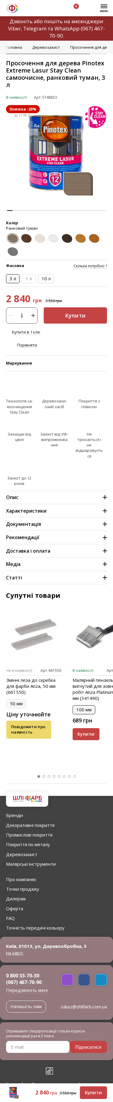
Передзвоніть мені (27, 990)
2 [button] (44, 776)
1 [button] (39, 776)
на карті (14, 953)
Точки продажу (22, 889)
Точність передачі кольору (35, 928)
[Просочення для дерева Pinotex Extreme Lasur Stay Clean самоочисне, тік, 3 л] (26, 238)
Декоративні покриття (30, 825)
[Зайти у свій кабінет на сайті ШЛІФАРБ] (57, 9)
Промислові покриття (29, 835)
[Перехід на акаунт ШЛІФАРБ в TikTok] (49, 1071)
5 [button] (59, 776)
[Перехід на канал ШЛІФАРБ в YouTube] (36, 1071)
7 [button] (69, 776)
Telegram (34, 28)
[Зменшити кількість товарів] (11, 315)
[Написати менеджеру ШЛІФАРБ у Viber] (67, 980)
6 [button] (64, 776)
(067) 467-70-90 (24, 982)
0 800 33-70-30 (22, 975)
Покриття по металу (28, 844)
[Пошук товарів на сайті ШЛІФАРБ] (43, 9)
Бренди (14, 815)
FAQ (10, 918)
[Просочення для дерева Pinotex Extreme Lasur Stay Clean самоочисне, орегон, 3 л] (94, 238)
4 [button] (54, 776)
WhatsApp (67, 28)
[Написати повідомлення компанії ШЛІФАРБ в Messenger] (84, 980)
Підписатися (88, 1047)
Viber (14, 28)
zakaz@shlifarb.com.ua (84, 1007)
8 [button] (75, 776)
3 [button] (49, 776)
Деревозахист (21, 854)
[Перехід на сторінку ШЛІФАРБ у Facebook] (9, 1071)
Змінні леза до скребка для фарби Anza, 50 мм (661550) (30, 686)
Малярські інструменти (31, 864)
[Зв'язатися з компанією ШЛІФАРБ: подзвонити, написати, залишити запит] (29, 9)
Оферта (14, 908)
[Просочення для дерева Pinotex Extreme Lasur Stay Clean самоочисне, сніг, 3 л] (40, 238)
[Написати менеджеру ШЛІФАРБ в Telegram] (101, 980)
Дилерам (16, 899)
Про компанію (21, 879)
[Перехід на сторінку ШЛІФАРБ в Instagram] (23, 1071)
